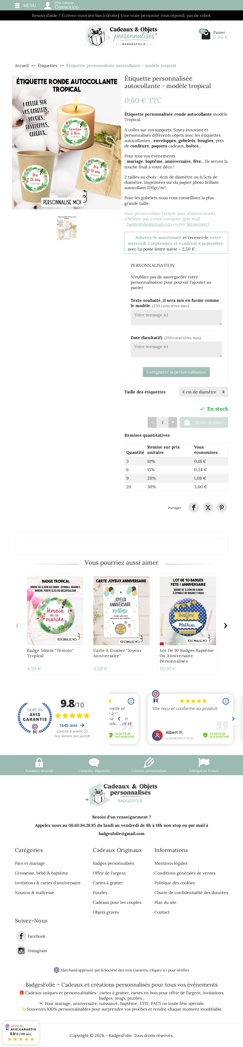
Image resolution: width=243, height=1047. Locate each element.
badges (105, 998)
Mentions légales (170, 863)
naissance (108, 1003)
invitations (213, 992)
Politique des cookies (174, 882)
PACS (156, 1003)
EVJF (144, 1003)
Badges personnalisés (113, 863)
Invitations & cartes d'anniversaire (48, 882)
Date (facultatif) (166, 337)
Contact (162, 912)
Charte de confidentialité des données (191, 892)
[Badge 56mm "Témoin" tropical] (55, 610)
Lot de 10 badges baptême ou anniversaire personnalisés (187, 656)
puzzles (134, 998)
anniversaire (85, 1003)
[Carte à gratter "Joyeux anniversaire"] (121, 610)
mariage (63, 1003)
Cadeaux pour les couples (117, 902)
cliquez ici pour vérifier (169, 970)
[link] (193, 507)
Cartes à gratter (108, 882)
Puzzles (100, 892)
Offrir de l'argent (109, 873)
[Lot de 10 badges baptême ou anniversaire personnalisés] (188, 610)
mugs (120, 998)
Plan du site (165, 902)
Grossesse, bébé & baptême (41, 873)
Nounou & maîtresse (34, 892)
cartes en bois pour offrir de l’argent (166, 992)
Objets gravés (106, 912)
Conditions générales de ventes (184, 873)
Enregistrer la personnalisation (176, 372)
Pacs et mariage (30, 863)
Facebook (37, 936)
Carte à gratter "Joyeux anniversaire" (117, 653)
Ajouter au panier (209, 422)
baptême (128, 1003)
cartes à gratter (114, 992)
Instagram (37, 950)
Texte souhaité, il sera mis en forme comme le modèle (175, 303)
